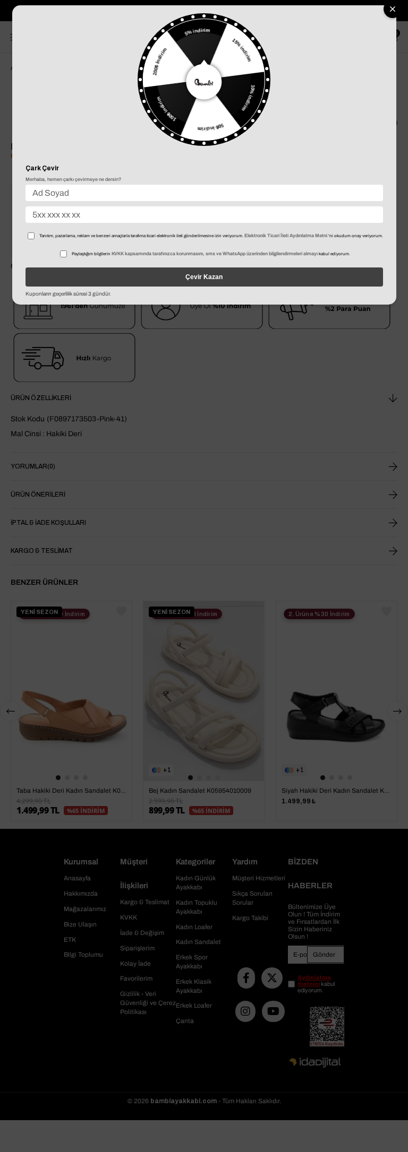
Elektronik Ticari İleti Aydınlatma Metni (285, 235)
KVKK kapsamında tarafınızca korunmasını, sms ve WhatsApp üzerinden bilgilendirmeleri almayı (215, 253)
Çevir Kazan (204, 277)
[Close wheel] (393, 9)
